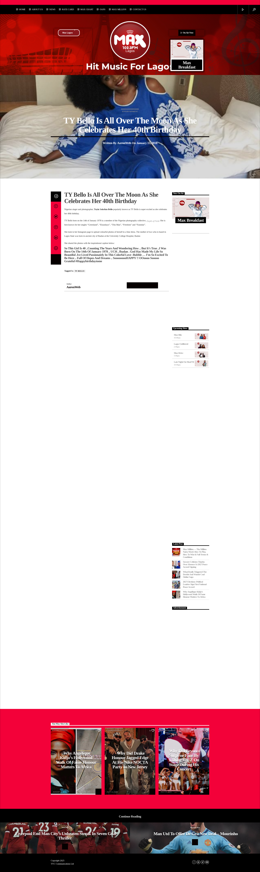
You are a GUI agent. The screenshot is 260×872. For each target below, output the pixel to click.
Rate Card (68, 9)
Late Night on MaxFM (184, 362)
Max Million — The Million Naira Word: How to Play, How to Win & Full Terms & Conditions (195, 553)
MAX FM (56, 790)
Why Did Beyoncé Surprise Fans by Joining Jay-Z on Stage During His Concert (184, 759)
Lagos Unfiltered (181, 344)
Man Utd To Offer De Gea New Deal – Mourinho (196, 833)
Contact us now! (24, 2)
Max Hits (178, 335)
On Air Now (188, 33)
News (52, 9)
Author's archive (142, 285)
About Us (37, 9)
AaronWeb (124, 143)
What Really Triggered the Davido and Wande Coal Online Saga (195, 574)
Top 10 (7, 2)
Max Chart (86, 9)
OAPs (102, 9)
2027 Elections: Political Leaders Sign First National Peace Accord (195, 584)
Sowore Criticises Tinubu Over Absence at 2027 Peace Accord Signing (195, 564)
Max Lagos (67, 33)
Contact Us (139, 9)
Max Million (119, 9)
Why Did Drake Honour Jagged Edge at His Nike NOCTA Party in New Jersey (130, 760)
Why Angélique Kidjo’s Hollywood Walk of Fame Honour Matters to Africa (194, 594)
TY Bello (79, 271)
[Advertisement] (190, 279)
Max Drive (178, 353)
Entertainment (130, 111)
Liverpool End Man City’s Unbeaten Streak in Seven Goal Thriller (65, 836)
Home (22, 9)
